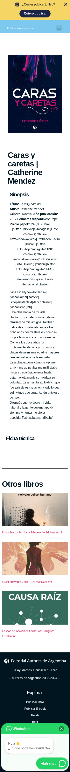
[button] (59, 28)
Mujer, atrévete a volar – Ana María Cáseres (27, 581)
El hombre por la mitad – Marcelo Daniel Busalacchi (32, 532)
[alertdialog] (35, 10)
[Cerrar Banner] (65, 4)
